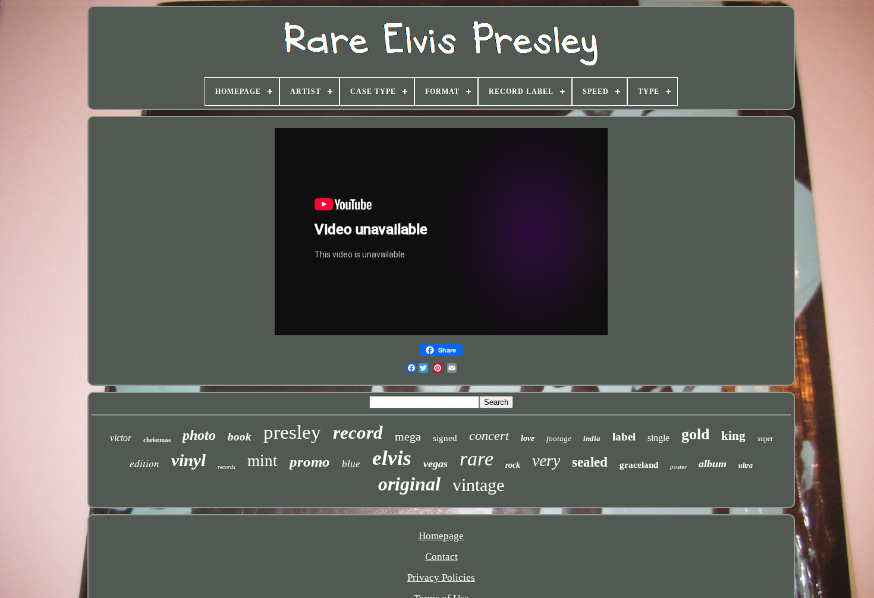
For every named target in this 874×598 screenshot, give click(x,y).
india (592, 438)
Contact (441, 556)
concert (489, 435)
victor (120, 438)
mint (262, 461)
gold (695, 434)
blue (351, 464)
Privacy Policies (441, 577)
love (528, 438)
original (409, 484)
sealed (590, 462)
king (733, 436)
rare (476, 459)
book (239, 436)
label (624, 436)
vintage (478, 485)
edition (144, 463)
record (358, 432)
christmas (157, 439)
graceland (639, 465)
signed (445, 438)
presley (292, 432)
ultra (745, 465)
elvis (391, 458)
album (713, 464)
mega (408, 436)
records (226, 467)
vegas (435, 464)
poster (678, 466)
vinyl (188, 460)
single (658, 438)
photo (199, 435)
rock (512, 465)
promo (310, 462)
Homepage (441, 536)
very (546, 460)
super (765, 439)
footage (558, 438)
